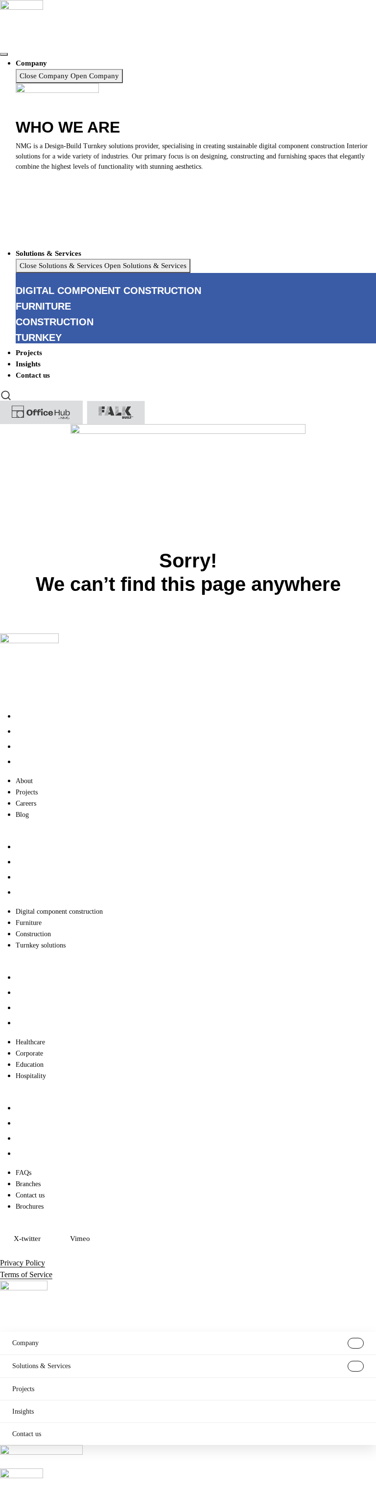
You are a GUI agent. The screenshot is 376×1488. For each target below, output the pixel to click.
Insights (23, 1411)
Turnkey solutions (41, 892)
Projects (27, 731)
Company (25, 1343)
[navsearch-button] (6, 395)
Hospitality (31, 1023)
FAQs (23, 1108)
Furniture (29, 862)
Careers (26, 746)
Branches (28, 1123)
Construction (33, 877)
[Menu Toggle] (4, 54)
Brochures (30, 1153)
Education (30, 1008)
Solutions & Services (41, 1366)
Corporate (29, 992)
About (24, 716)
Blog (22, 762)
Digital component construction (59, 847)
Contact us (30, 1138)
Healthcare (30, 977)
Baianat (41, 1251)
